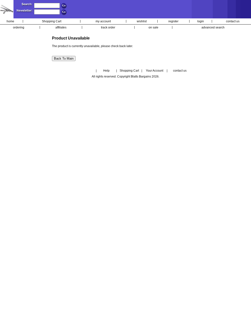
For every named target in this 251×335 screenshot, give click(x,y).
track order (108, 27)
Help (106, 70)
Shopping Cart (51, 21)
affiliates (60, 27)
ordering (18, 27)
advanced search (213, 27)
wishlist (142, 21)
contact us (232, 21)
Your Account (154, 70)
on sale (153, 27)
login (200, 21)
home (10, 21)
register (173, 21)
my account (103, 21)
